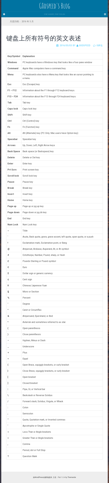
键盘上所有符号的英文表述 (43, 38)
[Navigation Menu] (105, 14)
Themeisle (72, 477)
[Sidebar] (4, 14)
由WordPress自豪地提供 (42, 477)
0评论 (100, 45)
